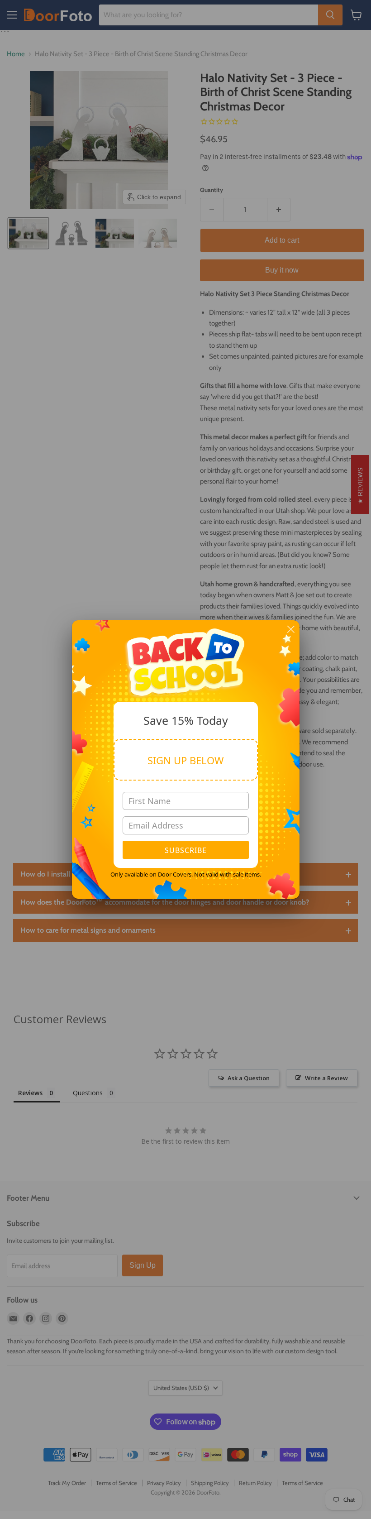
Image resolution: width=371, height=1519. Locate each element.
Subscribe (186, 850)
